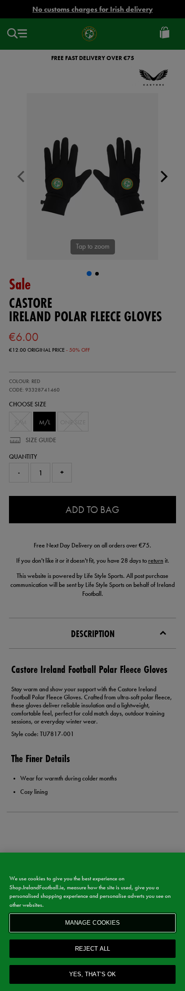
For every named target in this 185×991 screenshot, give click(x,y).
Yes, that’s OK (92, 974)
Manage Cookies (92, 922)
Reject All (92, 948)
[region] (92, 922)
